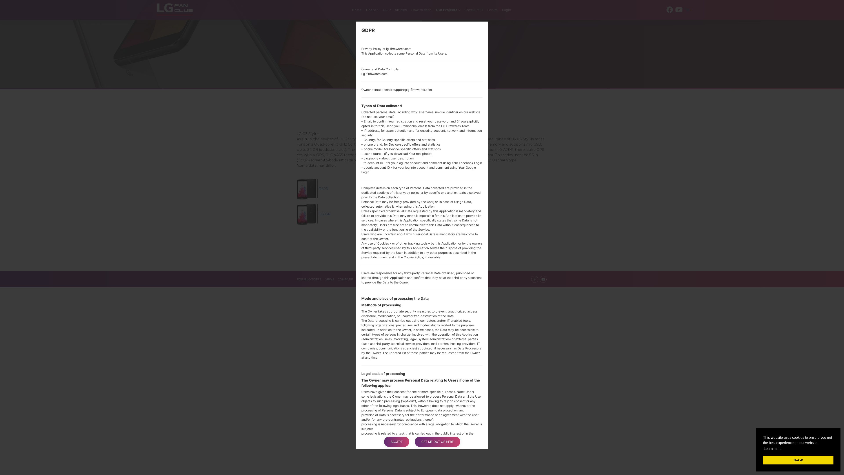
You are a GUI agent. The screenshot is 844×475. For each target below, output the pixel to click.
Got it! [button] (798, 460)
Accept (397, 442)
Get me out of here (437, 442)
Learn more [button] (773, 449)
